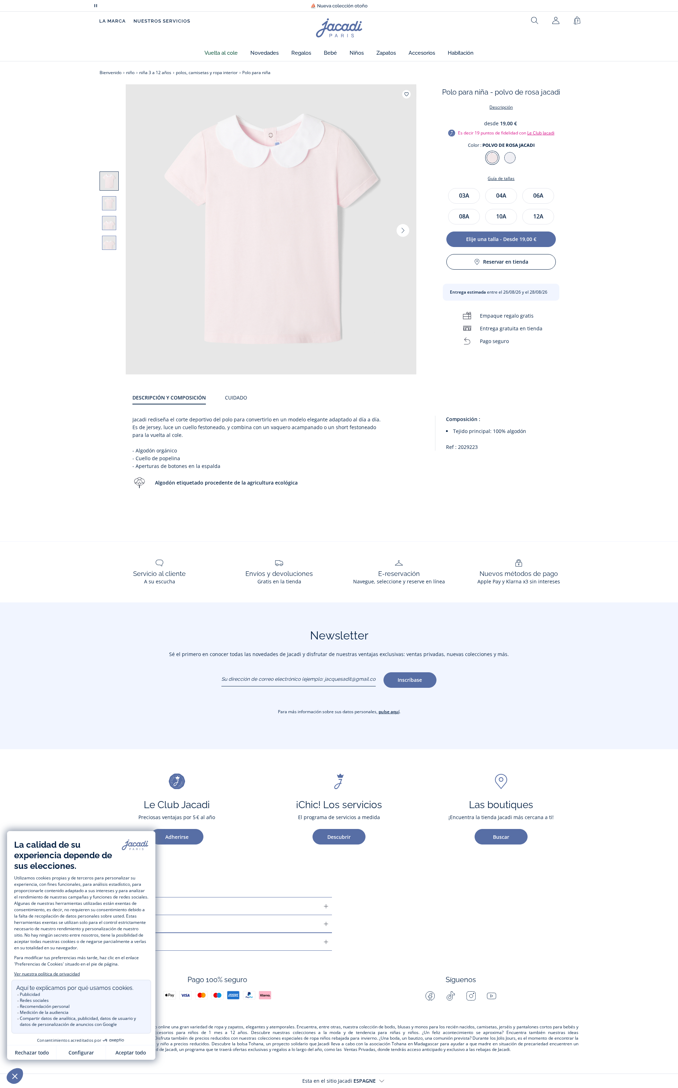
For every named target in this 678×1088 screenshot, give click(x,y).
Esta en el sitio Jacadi (339, 1080)
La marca (112, 21)
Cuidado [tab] (236, 397)
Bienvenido (110, 73)
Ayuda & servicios (126, 906)
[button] (221, 53)
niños (193, 1032)
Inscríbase (410, 680)
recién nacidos (460, 1027)
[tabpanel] (355, 458)
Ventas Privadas (359, 1049)
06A (538, 195)
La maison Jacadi (125, 923)
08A (464, 216)
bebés (569, 1027)
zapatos (235, 1027)
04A (501, 195)
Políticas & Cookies (129, 941)
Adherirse (177, 837)
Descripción (501, 107)
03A (464, 195)
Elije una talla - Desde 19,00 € (501, 239)
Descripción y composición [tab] (169, 397)
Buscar (501, 837)
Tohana (256, 1044)
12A (538, 216)
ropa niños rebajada (329, 1038)
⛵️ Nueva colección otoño (339, 5)
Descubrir (339, 837)
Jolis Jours (506, 1038)
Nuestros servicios (161, 21)
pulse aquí (389, 712)
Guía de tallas (501, 178)
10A (501, 216)
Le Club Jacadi (540, 133)
